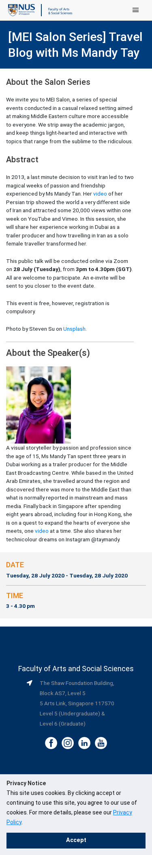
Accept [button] (76, 840)
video (100, 193)
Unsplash (74, 328)
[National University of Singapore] (21, 9)
